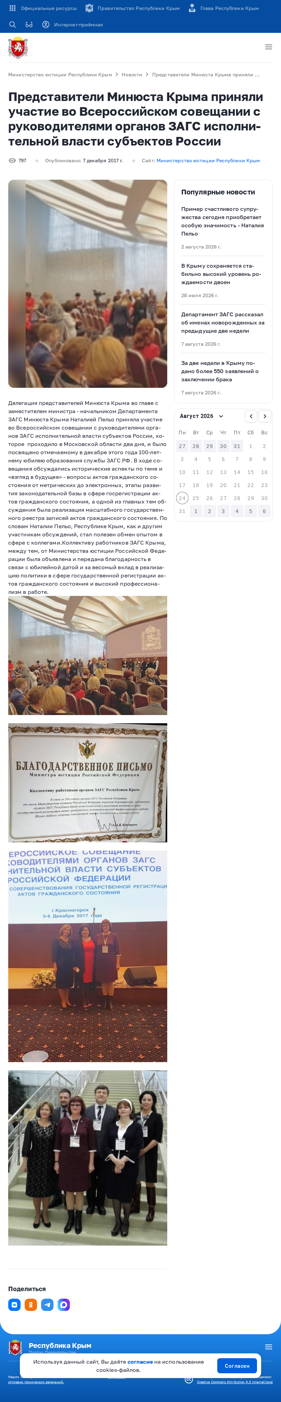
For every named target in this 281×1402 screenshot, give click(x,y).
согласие (140, 1361)
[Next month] (265, 416)
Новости (132, 74)
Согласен (237, 1365)
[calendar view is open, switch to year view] (221, 416)
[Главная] (19, 48)
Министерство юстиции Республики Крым (60, 74)
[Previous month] (251, 416)
